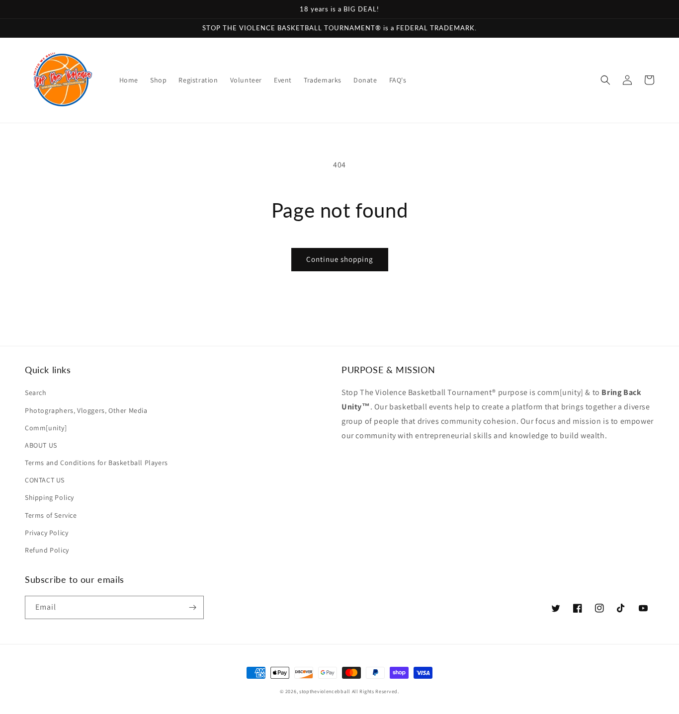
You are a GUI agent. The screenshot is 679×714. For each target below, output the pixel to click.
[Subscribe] (192, 607)
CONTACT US (45, 480)
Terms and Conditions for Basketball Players (96, 462)
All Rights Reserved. (375, 691)
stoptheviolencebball (324, 691)
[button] (605, 80)
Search (36, 392)
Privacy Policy (46, 532)
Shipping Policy (49, 497)
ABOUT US (41, 445)
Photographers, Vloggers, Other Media (86, 410)
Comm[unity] (46, 427)
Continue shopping (339, 259)
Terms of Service (51, 515)
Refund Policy (47, 550)
